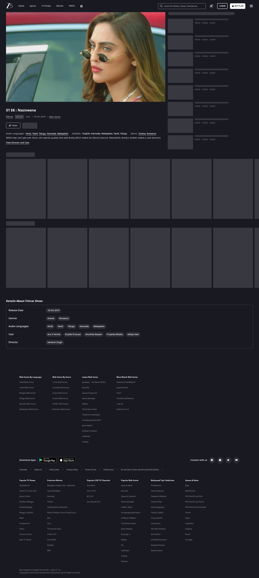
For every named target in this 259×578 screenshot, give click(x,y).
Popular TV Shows (27, 480)
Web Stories (190, 491)
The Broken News (89, 409)
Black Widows (126, 529)
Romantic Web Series (61, 409)
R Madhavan (156, 485)
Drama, (142, 133)
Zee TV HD (91, 491)
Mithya (85, 404)
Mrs (49, 518)
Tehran (50, 501)
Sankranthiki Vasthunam (57, 507)
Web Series (54, 117)
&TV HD (90, 496)
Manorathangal (88, 398)
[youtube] (236, 460)
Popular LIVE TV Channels (98, 480)
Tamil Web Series (26, 387)
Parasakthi (51, 539)
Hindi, (29, 133)
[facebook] (212, 460)
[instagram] (220, 460)
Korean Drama (25, 534)
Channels (23, 469)
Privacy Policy (72, 469)
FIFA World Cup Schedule (195, 507)
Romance (151, 133)
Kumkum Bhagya (26, 501)
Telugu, (42, 133)
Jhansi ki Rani (24, 496)
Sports (33, 6)
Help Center (54, 469)
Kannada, (52, 133)
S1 (8, 110)
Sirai (49, 523)
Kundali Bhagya (25, 507)
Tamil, (35, 133)
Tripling (85, 442)
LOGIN (222, 6)
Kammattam (87, 425)
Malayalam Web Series (29, 409)
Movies (59, 6)
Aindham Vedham (89, 431)
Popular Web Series (129, 480)
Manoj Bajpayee (157, 507)
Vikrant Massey (157, 491)
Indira (21, 529)
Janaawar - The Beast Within (94, 382)
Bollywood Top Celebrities (162, 480)
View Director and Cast (17, 142)
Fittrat (9, 117)
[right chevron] (256, 189)
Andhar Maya (126, 507)
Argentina (189, 523)
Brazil (187, 534)
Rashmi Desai (156, 550)
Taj (122, 545)
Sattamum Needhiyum (125, 382)
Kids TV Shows (25, 539)
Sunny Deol (155, 523)
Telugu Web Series (27, 398)
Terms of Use (90, 469)
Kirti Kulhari (156, 534)
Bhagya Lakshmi (26, 512)
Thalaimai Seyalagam (91, 414)
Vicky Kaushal (156, 518)
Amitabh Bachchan (159, 539)
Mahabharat (24, 485)
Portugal (188, 539)
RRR (48, 550)
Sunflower (86, 436)
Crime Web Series (59, 382)
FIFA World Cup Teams (194, 501)
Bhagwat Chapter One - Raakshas (61, 485)
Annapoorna (24, 523)
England (188, 529)
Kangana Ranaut (158, 545)
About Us (38, 469)
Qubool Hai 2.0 (122, 409)
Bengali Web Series (27, 393)
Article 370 (51, 534)
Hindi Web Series (26, 382)
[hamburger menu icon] (251, 6)
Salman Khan (156, 501)
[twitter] (228, 460)
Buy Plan (239, 6)
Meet (21, 518)
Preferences (108, 469)
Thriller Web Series (60, 404)
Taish (118, 393)
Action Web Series (60, 393)
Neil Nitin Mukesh (158, 529)
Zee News (91, 485)
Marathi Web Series (27, 404)
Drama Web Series (60, 398)
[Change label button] (211, 6)
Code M (119, 404)
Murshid (85, 387)
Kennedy (50, 496)
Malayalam (62, 133)
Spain (187, 518)
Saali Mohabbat (53, 491)
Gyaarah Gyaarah (89, 393)
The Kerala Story (54, 529)
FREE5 (72, 6)
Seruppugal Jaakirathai (91, 420)
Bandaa (50, 545)
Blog (187, 485)
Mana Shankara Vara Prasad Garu (61, 512)
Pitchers (124, 561)
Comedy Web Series (60, 387)
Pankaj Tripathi (157, 512)
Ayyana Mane (122, 387)
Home (21, 6)
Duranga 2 (125, 534)
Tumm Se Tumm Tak (27, 491)
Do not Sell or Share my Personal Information (140, 469)
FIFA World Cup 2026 (194, 496)
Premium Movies (54, 480)
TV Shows (46, 6)
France (188, 512)
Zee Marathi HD (93, 501)
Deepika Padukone (159, 496)
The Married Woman (125, 398)
